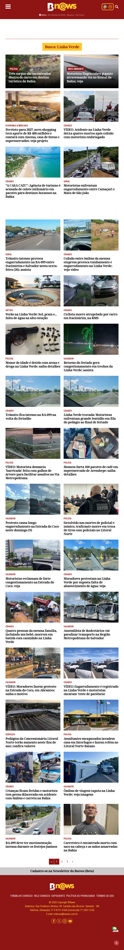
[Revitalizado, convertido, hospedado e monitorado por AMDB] (115, 929)
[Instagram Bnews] (65, 921)
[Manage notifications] (116, 942)
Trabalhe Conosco (21, 895)
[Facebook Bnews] (54, 921)
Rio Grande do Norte (57, 15)
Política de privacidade (80, 895)
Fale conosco (42, 895)
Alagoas (70, 15)
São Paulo (79, 15)
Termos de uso (105, 895)
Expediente (58, 895)
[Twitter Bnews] (59, 921)
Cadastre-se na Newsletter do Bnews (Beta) (62, 871)
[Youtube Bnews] (70, 921)
